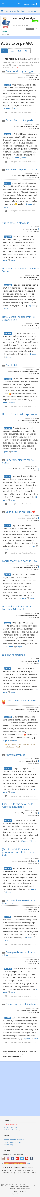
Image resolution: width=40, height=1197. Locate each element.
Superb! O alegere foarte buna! (18, 461)
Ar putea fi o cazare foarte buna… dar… (18, 902)
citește (15, 108)
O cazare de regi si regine (20, 71)
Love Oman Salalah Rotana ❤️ (19, 702)
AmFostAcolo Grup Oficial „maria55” (14, 1163)
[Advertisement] (20, 1088)
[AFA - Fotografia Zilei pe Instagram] (8, 1158)
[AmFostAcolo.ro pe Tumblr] (32, 1158)
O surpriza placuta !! (13, 654)
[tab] (4, 50)
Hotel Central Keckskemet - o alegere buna (18, 318)
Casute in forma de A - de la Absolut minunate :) (17, 805)
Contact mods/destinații (12, 1130)
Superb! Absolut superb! (19, 120)
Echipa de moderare (11, 1127)
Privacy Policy (8, 1145)
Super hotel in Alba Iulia (15, 223)
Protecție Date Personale (12, 1142)
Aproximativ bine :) (16, 754)
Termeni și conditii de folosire (14, 1140)
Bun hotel (11, 365)
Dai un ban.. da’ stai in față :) (22, 1004)
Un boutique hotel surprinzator (20, 414)
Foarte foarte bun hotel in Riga (19, 561)
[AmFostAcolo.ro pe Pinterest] (27, 1158)
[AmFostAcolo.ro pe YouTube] (18, 1158)
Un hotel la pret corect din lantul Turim (20, 270)
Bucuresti (4, 32)
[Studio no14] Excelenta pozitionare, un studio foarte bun (18, 852)
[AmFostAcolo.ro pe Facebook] (13, 1158)
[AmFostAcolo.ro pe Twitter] (22, 1158)
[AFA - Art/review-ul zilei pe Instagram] (4, 1158)
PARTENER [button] (35, 21)
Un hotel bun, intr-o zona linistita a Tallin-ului (16, 608)
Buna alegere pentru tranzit (21, 169)
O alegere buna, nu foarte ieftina (18, 953)
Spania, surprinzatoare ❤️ (20, 511)
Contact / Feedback (10, 1125)
